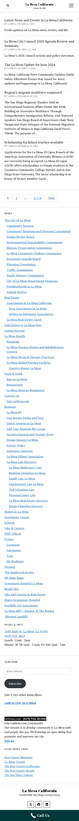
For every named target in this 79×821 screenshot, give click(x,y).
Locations (13, 545)
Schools (9, 523)
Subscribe (15, 684)
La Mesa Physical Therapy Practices (30, 357)
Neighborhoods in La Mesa (24, 286)
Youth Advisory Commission (25, 275)
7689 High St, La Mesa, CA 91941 (26, 631)
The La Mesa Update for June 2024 (29, 64)
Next (51, 198)
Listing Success (14, 331)
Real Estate (11, 297)
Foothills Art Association (21, 605)
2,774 (37, 198)
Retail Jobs (11, 589)
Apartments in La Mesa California (29, 303)
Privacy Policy (16, 445)
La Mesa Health (14, 336)
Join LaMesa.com (18, 401)
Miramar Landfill (16, 616)
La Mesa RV (14, 412)
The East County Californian (22, 766)
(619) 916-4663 (14, 636)
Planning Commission (21, 264)
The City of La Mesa (17, 220)
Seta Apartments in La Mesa (27, 308)
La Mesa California (39, 4)
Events (8, 539)
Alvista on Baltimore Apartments (31, 314)
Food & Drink (13, 374)
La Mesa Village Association (25, 456)
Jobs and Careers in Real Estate (25, 594)
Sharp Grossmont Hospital (22, 600)
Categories (14, 550)
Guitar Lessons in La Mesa (24, 423)
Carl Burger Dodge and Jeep (25, 418)
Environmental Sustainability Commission (34, 242)
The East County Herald (19, 771)
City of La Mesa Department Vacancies (32, 281)
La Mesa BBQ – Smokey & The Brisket (29, 611)
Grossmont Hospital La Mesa (23, 583)
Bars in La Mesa (17, 379)
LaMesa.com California (20, 703)
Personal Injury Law (22, 495)
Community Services (20, 226)
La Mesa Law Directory (22, 462)
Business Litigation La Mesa (27, 473)
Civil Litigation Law (21, 489)
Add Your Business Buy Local (26, 429)
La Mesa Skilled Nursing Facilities (29, 363)
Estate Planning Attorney (26, 506)
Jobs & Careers (14, 528)
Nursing (9, 567)
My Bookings (15, 561)
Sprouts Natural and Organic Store (30, 434)
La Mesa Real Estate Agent (24, 320)
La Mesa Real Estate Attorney (28, 501)
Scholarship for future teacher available (34, 142)
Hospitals (13, 342)
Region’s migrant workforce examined (33, 92)
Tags (10, 556)
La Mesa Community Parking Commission (34, 253)
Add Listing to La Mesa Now (23, 325)
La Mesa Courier (14, 762)
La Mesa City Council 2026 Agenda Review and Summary (39, 43)
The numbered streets (19, 572)
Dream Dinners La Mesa (22, 440)
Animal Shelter (17, 292)
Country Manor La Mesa (25, 368)
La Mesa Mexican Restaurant (26, 390)
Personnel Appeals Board (23, 259)
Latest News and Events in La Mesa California (38, 20)
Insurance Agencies (20, 451)
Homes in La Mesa (16, 512)
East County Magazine (18, 757)
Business (10, 407)
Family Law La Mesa (22, 478)
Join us (9, 741)
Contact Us (11, 396)
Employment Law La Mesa (26, 484)
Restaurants (15, 385)
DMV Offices (12, 534)
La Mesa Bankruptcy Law (25, 467)
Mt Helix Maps (14, 578)
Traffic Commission (20, 270)
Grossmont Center (16, 517)
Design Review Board (20, 237)
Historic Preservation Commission (29, 248)
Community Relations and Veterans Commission (39, 231)
